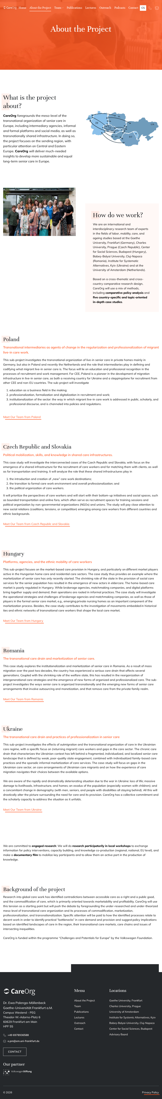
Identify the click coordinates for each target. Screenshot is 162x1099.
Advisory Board (118, 1034)
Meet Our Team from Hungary (23, 621)
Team (57, 8)
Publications (74, 8)
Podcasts (119, 8)
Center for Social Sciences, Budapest (130, 1028)
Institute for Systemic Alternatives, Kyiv (132, 1017)
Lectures (90, 8)
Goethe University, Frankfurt (125, 1000)
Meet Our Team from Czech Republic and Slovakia (36, 524)
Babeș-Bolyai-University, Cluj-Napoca (132, 1023)
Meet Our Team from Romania (23, 699)
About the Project (40, 8)
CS (143, 7)
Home (22, 8)
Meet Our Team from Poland (22, 417)
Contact (133, 8)
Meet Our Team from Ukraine (22, 809)
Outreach (105, 8)
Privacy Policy (150, 1092)
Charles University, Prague (125, 1006)
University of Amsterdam (124, 1011)
